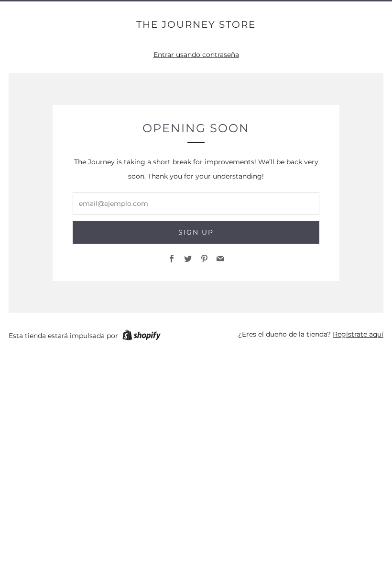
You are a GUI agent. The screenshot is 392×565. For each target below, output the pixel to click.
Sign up (196, 232)
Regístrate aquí (358, 334)
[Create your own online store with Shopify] (141, 336)
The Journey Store (196, 24)
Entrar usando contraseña (196, 54)
